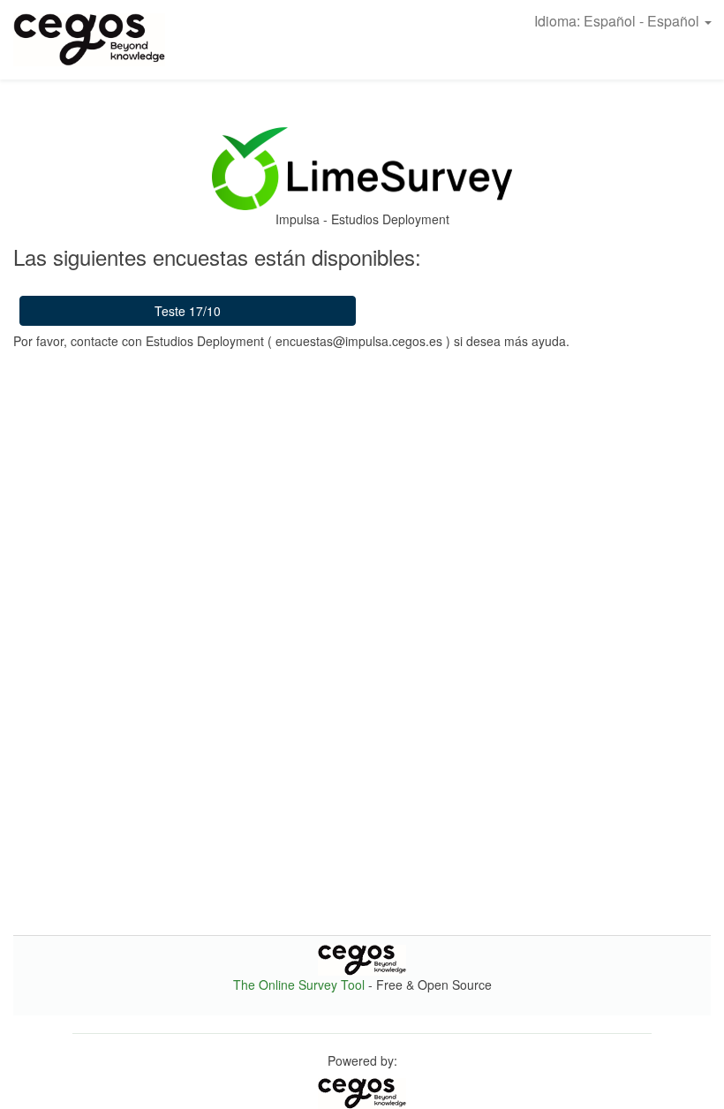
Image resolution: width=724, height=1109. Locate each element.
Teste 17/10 (188, 311)
